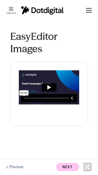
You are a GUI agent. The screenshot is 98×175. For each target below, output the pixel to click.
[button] (12, 10)
